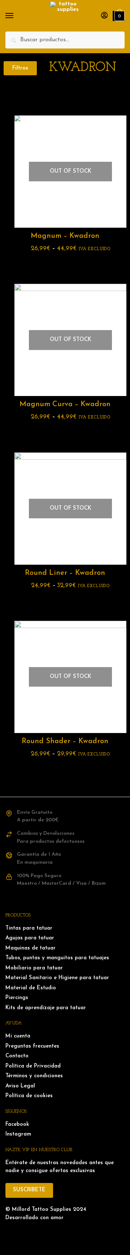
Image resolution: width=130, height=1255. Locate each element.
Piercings (16, 998)
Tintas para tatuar (28, 928)
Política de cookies (29, 1096)
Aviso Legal (20, 1086)
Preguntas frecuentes (32, 1046)
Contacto (17, 1056)
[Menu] (16, 15)
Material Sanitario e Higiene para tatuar (57, 978)
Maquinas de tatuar (30, 948)
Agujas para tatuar (29, 938)
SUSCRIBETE (29, 1190)
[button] (20, 68)
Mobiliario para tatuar (34, 968)
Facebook (17, 1124)
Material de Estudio (30, 988)
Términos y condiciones (34, 1076)
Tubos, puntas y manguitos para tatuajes (57, 958)
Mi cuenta (17, 1036)
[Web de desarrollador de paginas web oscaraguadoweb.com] (65, 1233)
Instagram (18, 1134)
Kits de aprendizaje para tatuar (45, 1008)
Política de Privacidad (33, 1066)
